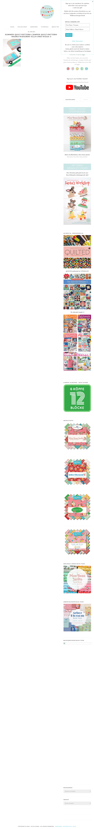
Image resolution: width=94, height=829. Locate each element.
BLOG (74, 826)
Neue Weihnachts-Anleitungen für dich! (77, 175)
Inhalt (74, 41)
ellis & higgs (47, 12)
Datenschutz (79, 41)
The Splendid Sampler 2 (77, 312)
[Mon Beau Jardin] (77, 451)
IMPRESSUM (58, 826)
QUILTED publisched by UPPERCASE (77, 271)
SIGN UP (69, 35)
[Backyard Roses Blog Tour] (77, 633)
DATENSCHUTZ (67, 826)
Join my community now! (72, 22)
